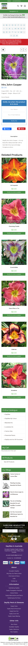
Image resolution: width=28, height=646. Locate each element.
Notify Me (14, 121)
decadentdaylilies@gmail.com (14, 555)
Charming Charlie (14, 226)
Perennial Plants (10, 435)
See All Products (9, 462)
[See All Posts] (3, 49)
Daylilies (7, 414)
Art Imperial (14, 185)
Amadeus (14, 390)
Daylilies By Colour (11, 418)
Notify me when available (14, 192)
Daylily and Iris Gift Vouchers (14, 439)
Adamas (13, 349)
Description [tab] (14, 136)
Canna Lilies (9, 431)
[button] (18, 6)
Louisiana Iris (9, 427)
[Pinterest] (15, 539)
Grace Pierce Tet (14, 308)
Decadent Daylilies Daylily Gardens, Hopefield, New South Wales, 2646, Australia (14, 551)
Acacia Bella (14, 267)
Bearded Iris (9, 422)
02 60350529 (17, 558)
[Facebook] (12, 539)
